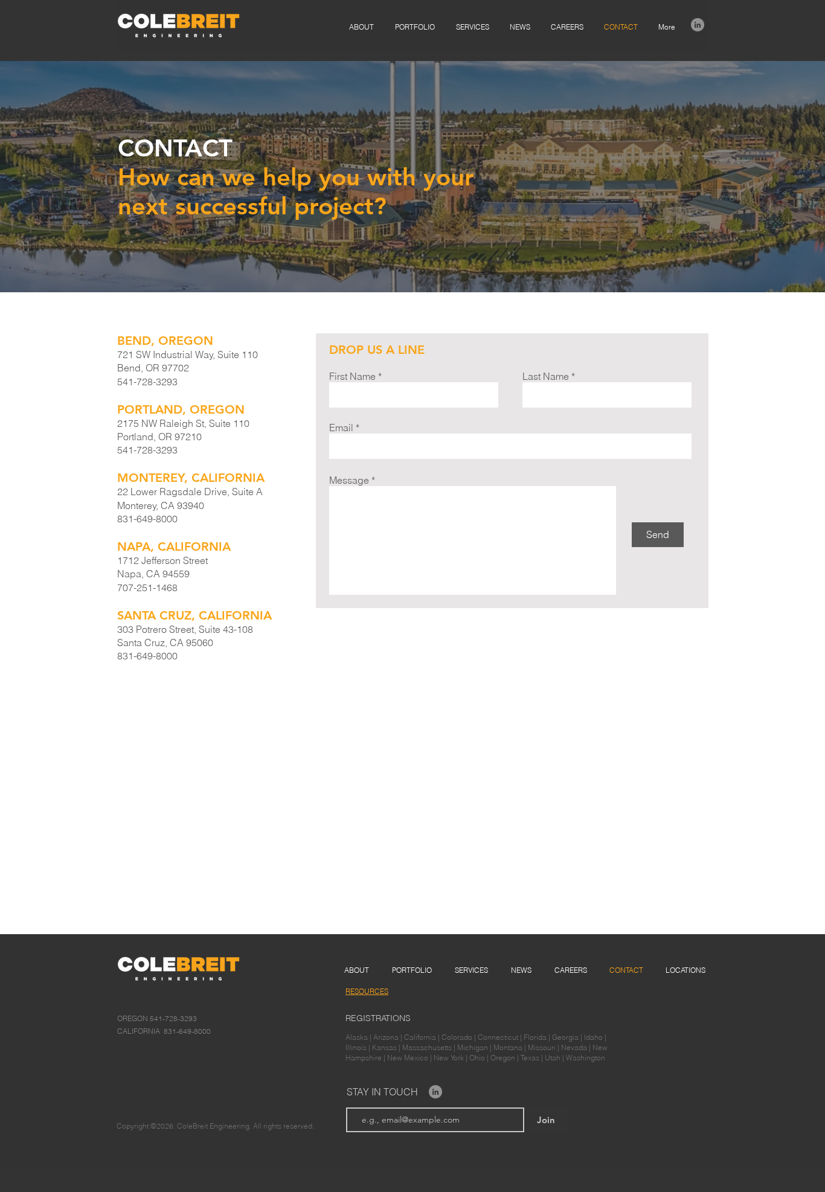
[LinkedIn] (697, 24)
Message (349, 480)
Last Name (545, 376)
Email (341, 427)
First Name (352, 376)
